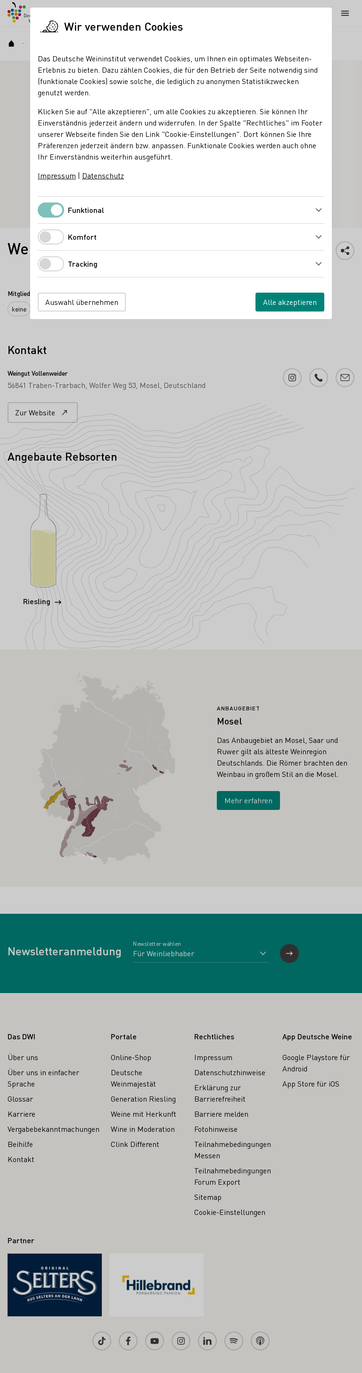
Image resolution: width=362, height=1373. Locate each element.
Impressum (57, 175)
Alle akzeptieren (290, 302)
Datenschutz (103, 175)
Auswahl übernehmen (81, 302)
